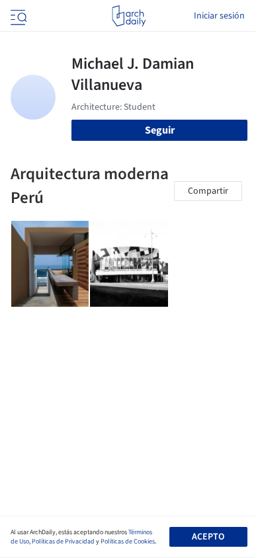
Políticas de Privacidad (63, 541)
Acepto (208, 536)
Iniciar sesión (219, 15)
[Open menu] (17, 16)
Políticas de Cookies (128, 541)
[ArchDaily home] (129, 15)
